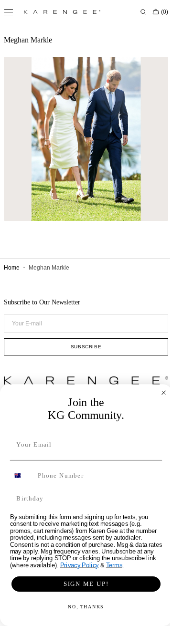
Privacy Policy (75, 565)
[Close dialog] (159, 392)
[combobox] (19, 476)
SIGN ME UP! (82, 584)
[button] (136, 12)
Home (12, 267)
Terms (110, 565)
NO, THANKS (82, 606)
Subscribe (82, 346)
